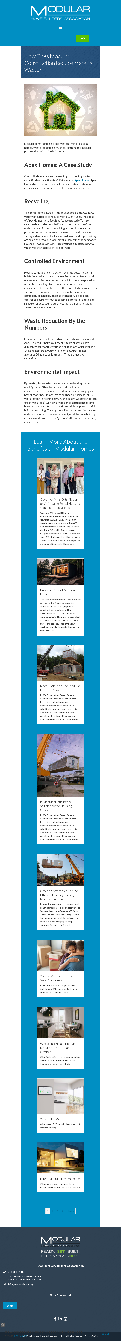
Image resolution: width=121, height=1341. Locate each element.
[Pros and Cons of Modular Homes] (60, 571)
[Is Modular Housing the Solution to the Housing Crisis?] (60, 764)
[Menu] (60, 27)
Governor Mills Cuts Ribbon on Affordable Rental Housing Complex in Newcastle (60, 503)
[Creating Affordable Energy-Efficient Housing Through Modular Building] (60, 869)
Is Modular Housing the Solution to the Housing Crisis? (56, 806)
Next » (70, 1210)
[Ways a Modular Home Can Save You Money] (60, 954)
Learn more (20, 1336)
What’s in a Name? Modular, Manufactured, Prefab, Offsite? (58, 1048)
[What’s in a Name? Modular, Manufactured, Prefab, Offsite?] (60, 1022)
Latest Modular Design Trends (60, 1179)
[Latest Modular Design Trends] (60, 1157)
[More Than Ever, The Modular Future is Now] (60, 662)
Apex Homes (81, 180)
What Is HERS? (50, 1119)
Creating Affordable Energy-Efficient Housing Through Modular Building (59, 895)
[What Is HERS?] (60, 1095)
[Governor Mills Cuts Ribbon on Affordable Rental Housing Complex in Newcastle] (60, 475)
